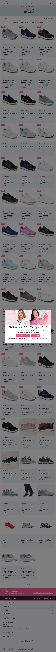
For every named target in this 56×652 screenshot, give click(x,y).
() (22, 335)
